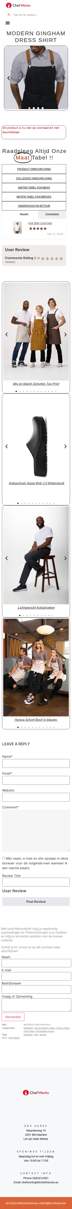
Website (8, 790)
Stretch (42, 1034)
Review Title (11, 875)
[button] (7, 23)
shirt (36, 1034)
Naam (6, 957)
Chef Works (14, 1038)
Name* (7, 756)
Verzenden (13, 1017)
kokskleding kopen (45, 1031)
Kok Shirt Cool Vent (40, 223)
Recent (24, 214)
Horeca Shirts (63, 1028)
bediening (28, 1034)
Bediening (28, 1028)
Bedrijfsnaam (11, 983)
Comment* (10, 807)
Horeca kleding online (44, 1028)
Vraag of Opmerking (17, 996)
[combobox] (33, 15)
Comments (52, 214)
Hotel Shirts (29, 1031)
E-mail (6, 970)
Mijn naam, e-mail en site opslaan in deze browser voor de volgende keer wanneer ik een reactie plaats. (35, 863)
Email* (7, 773)
